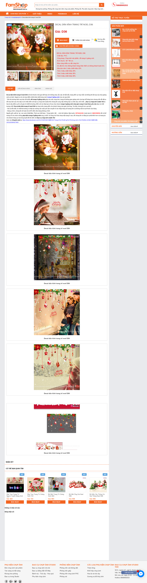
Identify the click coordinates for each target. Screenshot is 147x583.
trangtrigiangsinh (16, 17)
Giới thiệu (37, 14)
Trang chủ (7, 17)
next (105, 489)
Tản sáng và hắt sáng (12, 571)
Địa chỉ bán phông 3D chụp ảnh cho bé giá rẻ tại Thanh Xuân (131, 71)
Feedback (62, 14)
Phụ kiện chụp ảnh (39, 576)
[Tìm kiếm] (101, 5)
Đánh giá (49, 88)
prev (8, 489)
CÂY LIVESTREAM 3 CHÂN (131, 50)
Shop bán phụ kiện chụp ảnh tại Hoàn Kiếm (130, 40)
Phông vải (63, 576)
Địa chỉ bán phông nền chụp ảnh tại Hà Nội (129, 30)
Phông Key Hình (127, 111)
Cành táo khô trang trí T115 (131, 80)
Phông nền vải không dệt (69, 568)
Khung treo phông (11, 574)
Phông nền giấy (65, 571)
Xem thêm (134, 126)
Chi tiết (10, 88)
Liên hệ (76, 14)
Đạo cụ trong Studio (12, 576)
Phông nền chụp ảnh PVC (69, 574)
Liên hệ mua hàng (24, 88)
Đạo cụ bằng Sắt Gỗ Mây (41, 571)
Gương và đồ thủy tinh (95, 576)
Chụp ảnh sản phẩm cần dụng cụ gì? (126, 121)
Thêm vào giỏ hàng (82, 40)
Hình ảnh (38, 88)
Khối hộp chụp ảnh (94, 571)
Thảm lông (91, 568)
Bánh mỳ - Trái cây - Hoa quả (43, 574)
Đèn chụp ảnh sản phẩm (14, 568)
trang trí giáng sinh (53, 97)
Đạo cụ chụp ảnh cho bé (41, 568)
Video (49, 14)
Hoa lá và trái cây (93, 574)
